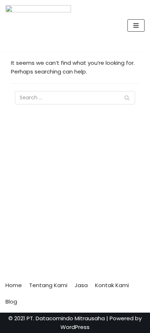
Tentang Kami (48, 285)
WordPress (75, 327)
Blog (11, 301)
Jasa (81, 285)
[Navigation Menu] (136, 25)
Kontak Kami (112, 285)
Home (13, 285)
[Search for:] (75, 97)
